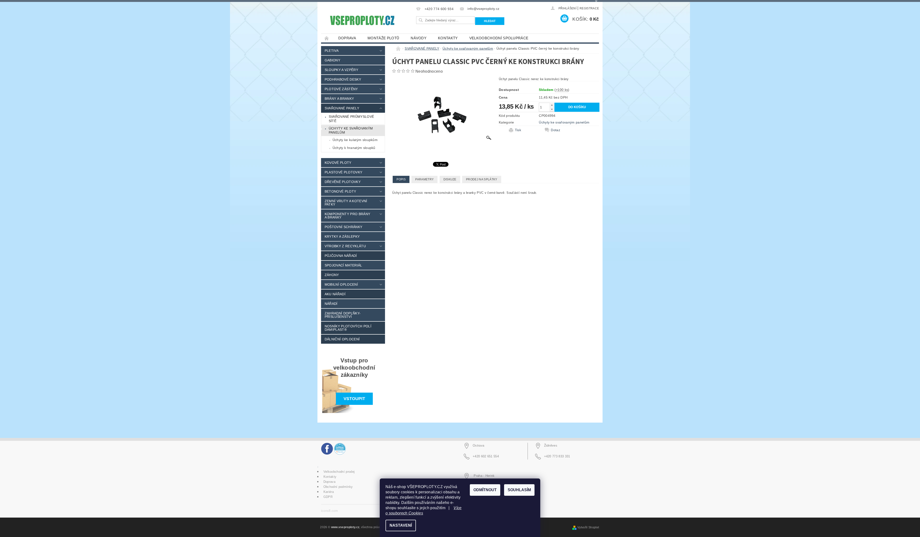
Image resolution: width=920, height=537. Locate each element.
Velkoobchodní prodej (339, 471)
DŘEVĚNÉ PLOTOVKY (343, 182)
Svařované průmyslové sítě (351, 119)
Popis (401, 179)
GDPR (328, 497)
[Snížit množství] (552, 109)
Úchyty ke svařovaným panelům (351, 130)
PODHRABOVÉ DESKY (343, 79)
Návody (418, 38)
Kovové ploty (338, 163)
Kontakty (448, 38)
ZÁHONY (332, 275)
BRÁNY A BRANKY (339, 98)
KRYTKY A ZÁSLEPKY (342, 236)
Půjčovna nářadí (341, 256)
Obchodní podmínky (338, 487)
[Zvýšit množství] (552, 105)
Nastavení (401, 525)
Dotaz (555, 130)
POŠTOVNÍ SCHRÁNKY (343, 227)
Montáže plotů (383, 38)
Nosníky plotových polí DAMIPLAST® (348, 327)
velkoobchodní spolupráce (499, 38)
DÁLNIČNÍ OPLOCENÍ (342, 339)
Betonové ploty (340, 191)
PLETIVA (332, 51)
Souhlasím (519, 490)
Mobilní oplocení (341, 284)
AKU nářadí (335, 294)
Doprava (347, 38)
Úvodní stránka (327, 38)
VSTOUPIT (354, 398)
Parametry (424, 179)
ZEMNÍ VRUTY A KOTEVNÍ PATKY (346, 202)
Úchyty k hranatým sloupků (354, 148)
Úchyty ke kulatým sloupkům (355, 140)
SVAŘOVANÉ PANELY (342, 108)
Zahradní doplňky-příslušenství (343, 315)
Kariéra (328, 492)
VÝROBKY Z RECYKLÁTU (345, 246)
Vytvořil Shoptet (588, 527)
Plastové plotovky (343, 172)
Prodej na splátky (481, 179)
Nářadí (331, 304)
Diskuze (449, 179)
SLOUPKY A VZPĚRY (341, 70)
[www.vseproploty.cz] (362, 20)
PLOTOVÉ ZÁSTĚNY (341, 89)
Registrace (589, 8)
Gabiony (332, 60)
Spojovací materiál (343, 265)
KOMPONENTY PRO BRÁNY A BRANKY (347, 215)
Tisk (518, 130)
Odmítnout (485, 490)
